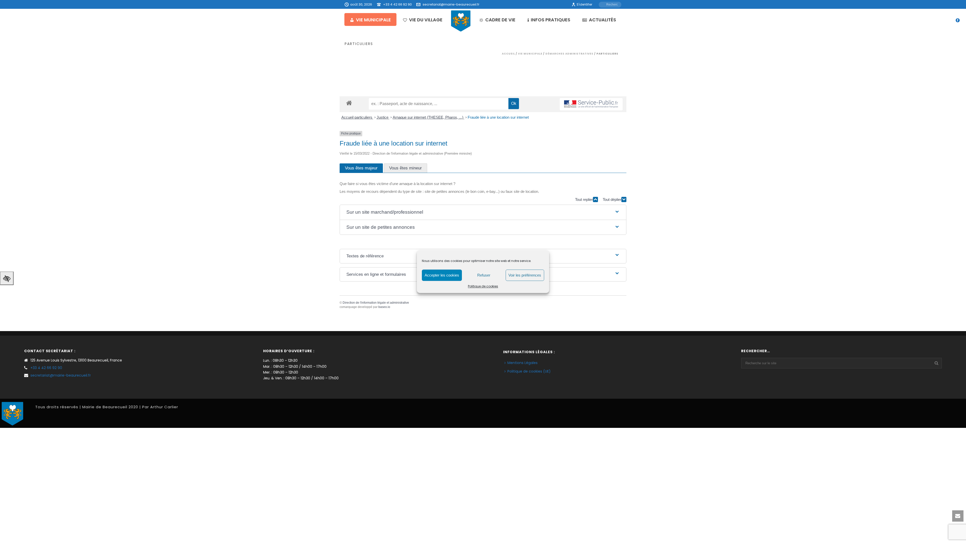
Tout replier (584, 199)
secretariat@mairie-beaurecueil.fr (451, 4)
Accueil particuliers (357, 117)
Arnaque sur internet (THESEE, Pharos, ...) (428, 117)
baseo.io (384, 307)
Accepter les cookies (442, 275)
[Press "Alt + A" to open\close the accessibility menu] (7, 278)
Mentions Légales (522, 362)
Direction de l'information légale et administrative (376, 302)
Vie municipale (373, 20)
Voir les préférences (524, 275)
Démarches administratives (569, 54)
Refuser (483, 275)
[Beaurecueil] (461, 20)
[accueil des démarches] (349, 102)
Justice (383, 117)
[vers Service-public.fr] (591, 104)
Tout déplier (612, 199)
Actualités (602, 20)
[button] (483, 212)
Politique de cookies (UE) (529, 371)
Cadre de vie (500, 20)
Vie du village (425, 20)
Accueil (508, 54)
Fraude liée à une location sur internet (498, 117)
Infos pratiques (550, 20)
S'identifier (584, 4)
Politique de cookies (483, 286)
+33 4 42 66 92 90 (397, 4)
